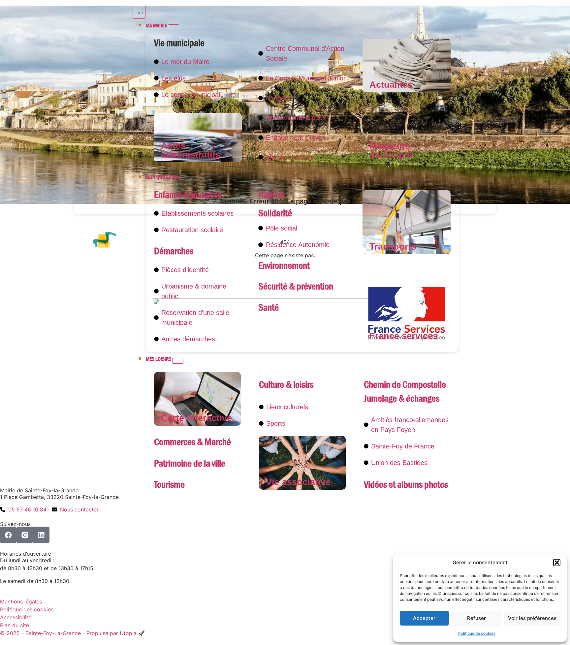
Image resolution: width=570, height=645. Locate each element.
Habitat (271, 195)
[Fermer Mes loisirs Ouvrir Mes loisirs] (177, 361)
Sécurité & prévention (295, 286)
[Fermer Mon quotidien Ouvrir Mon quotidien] (184, 179)
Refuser (476, 618)
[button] (557, 562)
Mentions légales (21, 601)
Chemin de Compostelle (405, 385)
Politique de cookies (476, 633)
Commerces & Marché (192, 442)
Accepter (424, 618)
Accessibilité (15, 617)
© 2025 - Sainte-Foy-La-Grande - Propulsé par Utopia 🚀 (72, 633)
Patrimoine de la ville (189, 463)
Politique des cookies (26, 609)
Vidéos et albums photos (406, 484)
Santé (268, 307)
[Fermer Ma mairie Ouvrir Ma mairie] (173, 27)
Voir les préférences (532, 618)
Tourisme (169, 484)
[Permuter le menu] (139, 12)
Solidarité (275, 213)
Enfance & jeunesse (188, 195)
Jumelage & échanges (401, 398)
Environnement (284, 266)
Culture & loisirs (286, 385)
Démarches (173, 251)
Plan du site (14, 625)
